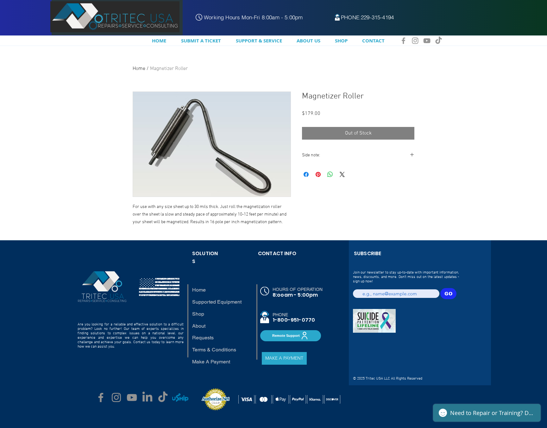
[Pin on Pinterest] (318, 174)
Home (139, 69)
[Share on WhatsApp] (330, 174)
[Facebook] (403, 40)
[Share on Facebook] (306, 174)
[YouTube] (427, 40)
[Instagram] (415, 40)
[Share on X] (342, 174)
